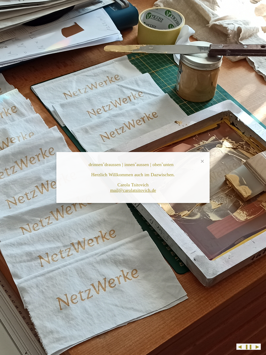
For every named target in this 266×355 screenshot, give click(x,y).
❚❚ (248, 346)
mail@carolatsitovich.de (133, 190)
